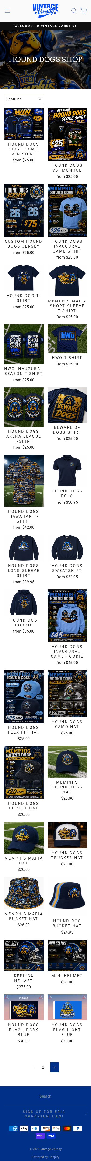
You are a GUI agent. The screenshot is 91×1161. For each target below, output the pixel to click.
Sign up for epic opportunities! (44, 1114)
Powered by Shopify (46, 1157)
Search (45, 1096)
